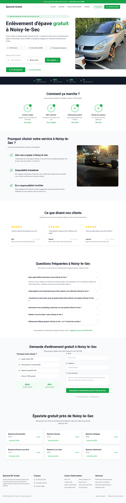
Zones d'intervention (74, 7)
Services (61, 7)
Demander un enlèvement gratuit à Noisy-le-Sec (87, 391)
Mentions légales (100, 496)
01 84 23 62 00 (17, 70)
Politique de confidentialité (115, 496)
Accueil (53, 7)
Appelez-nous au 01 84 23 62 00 (81, 330)
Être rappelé (51, 60)
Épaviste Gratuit (14, 7)
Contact (87, 7)
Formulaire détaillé (35, 69)
